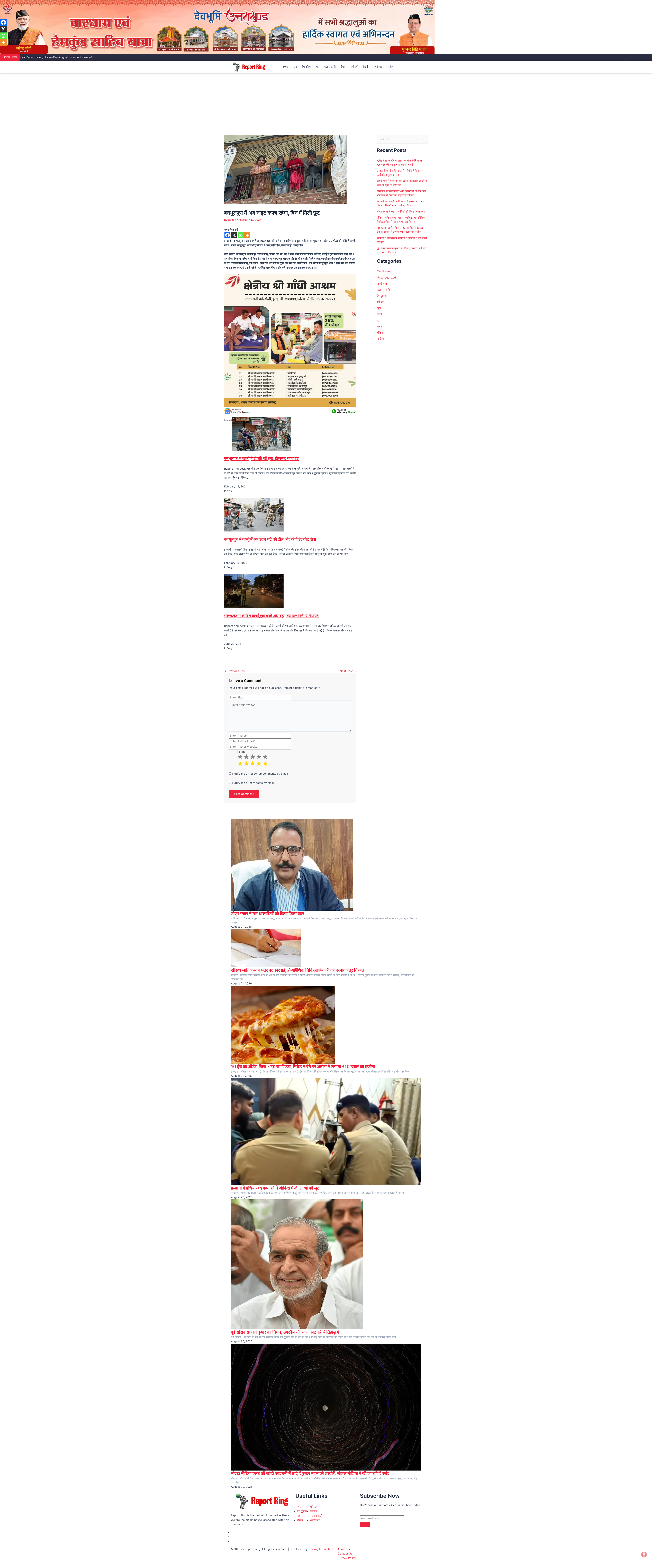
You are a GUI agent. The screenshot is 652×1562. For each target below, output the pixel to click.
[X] (234, 235)
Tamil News (384, 271)
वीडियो (365, 66)
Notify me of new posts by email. (253, 782)
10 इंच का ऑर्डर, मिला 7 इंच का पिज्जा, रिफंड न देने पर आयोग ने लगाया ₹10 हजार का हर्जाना (303, 1066)
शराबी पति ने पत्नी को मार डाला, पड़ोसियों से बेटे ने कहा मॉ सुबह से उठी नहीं (53, 57)
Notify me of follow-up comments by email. (260, 773)
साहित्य (390, 66)
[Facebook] (227, 235)
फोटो (379, 314)
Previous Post (235, 671)
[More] (247, 235)
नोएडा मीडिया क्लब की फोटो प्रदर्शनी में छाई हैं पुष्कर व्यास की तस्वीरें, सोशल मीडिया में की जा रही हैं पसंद (310, 1473)
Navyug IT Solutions (321, 1549)
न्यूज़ (295, 66)
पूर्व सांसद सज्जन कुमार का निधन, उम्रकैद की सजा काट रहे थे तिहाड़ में (285, 1332)
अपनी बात (377, 66)
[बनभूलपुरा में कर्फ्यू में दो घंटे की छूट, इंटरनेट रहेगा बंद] (261, 433)
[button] (415, 66)
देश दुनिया (306, 66)
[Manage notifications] (644, 1554)
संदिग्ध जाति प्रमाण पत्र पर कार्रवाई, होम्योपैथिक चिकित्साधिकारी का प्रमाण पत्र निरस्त (297, 970)
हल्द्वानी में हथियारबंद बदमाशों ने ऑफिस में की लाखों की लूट (275, 1188)
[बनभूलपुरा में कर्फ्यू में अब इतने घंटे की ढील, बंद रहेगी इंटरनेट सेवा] (254, 514)
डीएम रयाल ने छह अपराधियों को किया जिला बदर (401, 211)
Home (284, 66)
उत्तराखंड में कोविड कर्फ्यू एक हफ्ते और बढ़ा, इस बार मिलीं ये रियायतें (271, 615)
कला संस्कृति (330, 66)
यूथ (317, 66)
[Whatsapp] (241, 235)
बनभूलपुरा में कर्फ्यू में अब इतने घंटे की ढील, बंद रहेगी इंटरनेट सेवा (270, 539)
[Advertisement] (326, 98)
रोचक (343, 66)
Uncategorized (386, 277)
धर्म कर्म (354, 66)
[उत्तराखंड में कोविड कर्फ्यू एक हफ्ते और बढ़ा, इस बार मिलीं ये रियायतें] (254, 590)
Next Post (348, 671)
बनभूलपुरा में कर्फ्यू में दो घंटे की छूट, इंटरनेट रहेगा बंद (261, 458)
